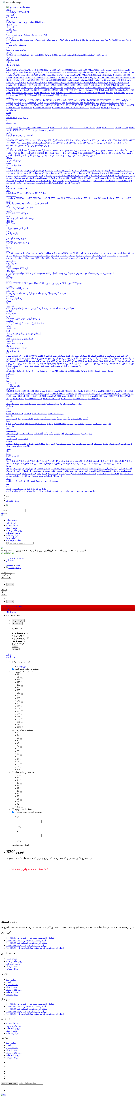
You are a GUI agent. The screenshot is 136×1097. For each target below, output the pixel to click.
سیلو (13, 238)
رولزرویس (11, 261)
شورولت (10, 306)
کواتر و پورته (23, 418)
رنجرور (79, 403)
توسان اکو (113, 471)
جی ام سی (11, 196)
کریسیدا (103, 178)
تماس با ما (26, 491)
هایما (8, 453)
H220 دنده (34, 55)
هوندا (8, 458)
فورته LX (87, 363)
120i (8, 100)
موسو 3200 (30, 273)
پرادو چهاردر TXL (40, 173)
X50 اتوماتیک (41, 413)
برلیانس (9, 52)
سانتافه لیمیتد (45, 476)
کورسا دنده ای (22, 22)
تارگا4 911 (19, 150)
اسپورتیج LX (30, 358)
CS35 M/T (20, 213)
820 (29, 413)
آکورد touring (39, 463)
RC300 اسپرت (89, 396)
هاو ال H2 (10, 371)
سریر (59, 283)
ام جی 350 (28, 35)
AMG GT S (31, 70)
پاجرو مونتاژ (59, 433)
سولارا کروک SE (81, 175)
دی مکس (22, 45)
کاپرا (8, 331)
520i (55, 102)
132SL (98, 128)
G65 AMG (32, 85)
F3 (7, 112)
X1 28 (71, 105)
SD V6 (94, 143)
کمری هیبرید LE (41, 180)
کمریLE (129, 178)
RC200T (78, 396)
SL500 (36, 92)
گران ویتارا (54, 293)
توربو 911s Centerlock (106, 150)
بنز (7, 67)
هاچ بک (34, 130)
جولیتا (16, 17)
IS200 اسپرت (43, 393)
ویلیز (12, 203)
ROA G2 (45, 143)
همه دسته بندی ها (14, 606)
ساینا (8, 276)
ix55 (57, 468)
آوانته (96, 468)
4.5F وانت (49, 170)
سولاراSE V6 (68, 175)
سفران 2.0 (27, 256)
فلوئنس (124, 256)
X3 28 (83, 105)
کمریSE (10, 180)
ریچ (42, 481)
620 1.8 (16, 413)
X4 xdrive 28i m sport (121, 105)
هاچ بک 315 (87, 40)
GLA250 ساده (123, 85)
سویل (24, 338)
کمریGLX (120, 178)
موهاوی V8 (76, 366)
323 (9, 423)
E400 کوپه (113, 82)
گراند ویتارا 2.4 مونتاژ (20, 293)
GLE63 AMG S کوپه (20, 90)
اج (40, 318)
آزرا (120, 468)
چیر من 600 (96, 273)
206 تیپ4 (82, 140)
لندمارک (10, 406)
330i (102, 100)
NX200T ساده (59, 396)
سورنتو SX (23, 363)
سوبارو (9, 286)
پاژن (8, 120)
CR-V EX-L (21, 461)
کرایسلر (9, 341)
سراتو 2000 (82, 361)
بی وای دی (11, 110)
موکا (13, 22)
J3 (25, 193)
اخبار (8, 982)
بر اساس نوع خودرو (15, 558)
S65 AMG (16, 92)
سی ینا (13, 328)
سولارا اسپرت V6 (17, 178)
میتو (11, 17)
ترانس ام (17, 160)
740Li (36, 105)
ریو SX (93, 358)
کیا (7, 353)
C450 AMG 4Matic (53, 72)
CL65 (115, 72)
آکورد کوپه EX (100, 463)
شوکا (37, 481)
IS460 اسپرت (127, 393)
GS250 (69, 391)
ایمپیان (30, 135)
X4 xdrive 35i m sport (42, 108)
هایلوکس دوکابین (38, 183)
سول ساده (74, 363)
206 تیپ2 (100, 140)
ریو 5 (53, 358)
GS (42, 35)
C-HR (62, 170)
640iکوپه (109, 102)
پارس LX (117, 143)
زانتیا (20, 298)
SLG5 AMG (76, 92)
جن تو (24, 135)
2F (7, 170)
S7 (10, 456)
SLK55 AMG (119, 92)
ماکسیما (26, 446)
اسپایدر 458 (11, 313)
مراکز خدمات (37, 491)
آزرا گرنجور (113, 468)
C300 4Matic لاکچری (121, 70)
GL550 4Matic (76, 85)
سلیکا (52, 175)
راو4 (57, 175)
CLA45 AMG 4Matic (78, 75)
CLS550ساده (51, 77)
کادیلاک (9, 336)
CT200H (10, 391)
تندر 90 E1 (70, 253)
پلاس (26, 228)
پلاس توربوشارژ (16, 228)
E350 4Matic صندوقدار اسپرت (74, 80)
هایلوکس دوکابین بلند (21, 183)
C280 (80, 70)
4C (7, 17)
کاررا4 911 (121, 150)
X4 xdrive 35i (26, 108)
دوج (8, 231)
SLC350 (59, 92)
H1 (7, 468)
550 (59, 40)
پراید (8, 125)
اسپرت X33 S (125, 40)
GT (45, 35)
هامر (8, 448)
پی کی (27, 253)
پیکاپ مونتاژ (77, 443)
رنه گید (29, 203)
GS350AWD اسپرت (93, 391)
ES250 (17, 391)
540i (86, 102)
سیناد (8, 301)
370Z (8, 443)
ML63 (55, 90)
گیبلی (85, 418)
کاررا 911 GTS (62, 153)
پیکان (8, 163)
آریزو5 (31, 218)
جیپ (8, 201)
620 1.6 (9, 413)
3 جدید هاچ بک (18, 423)
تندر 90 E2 (80, 253)
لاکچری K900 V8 (29, 356)
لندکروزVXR (121, 180)
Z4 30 (97, 108)
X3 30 (89, 105)
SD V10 (72, 143)
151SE (16, 130)
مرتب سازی (17, 623)
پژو (7, 138)
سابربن (48, 308)
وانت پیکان (11, 165)
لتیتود (82, 258)
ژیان (16, 298)
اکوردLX (18, 463)
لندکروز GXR (97, 180)
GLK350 (42, 90)
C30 (8, 308)
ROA (38, 143)
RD (29, 143)
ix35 (53, 468)
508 (11, 143)
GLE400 (80, 87)
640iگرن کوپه (117, 102)
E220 (100, 77)
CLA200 (122, 72)
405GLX (123, 140)
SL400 (30, 92)
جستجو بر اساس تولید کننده (27, 669)
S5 (7, 456)
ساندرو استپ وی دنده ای (62, 256)
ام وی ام (10, 37)
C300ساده (22, 72)
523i (59, 102)
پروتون (9, 133)
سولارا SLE (94, 175)
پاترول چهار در (111, 443)
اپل (7, 20)
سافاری (41, 443)
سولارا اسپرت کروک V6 (39, 178)
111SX (40, 128)
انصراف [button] (15, 649)
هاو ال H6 (20, 371)
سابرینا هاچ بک (112, 108)
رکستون (87, 273)
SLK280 (93, 92)
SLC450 (67, 92)
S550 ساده (121, 90)
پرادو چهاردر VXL (84, 173)
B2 (7, 117)
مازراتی (9, 416)
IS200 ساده (55, 393)
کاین (34, 155)
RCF (45, 398)
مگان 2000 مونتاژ (36, 258)
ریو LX (86, 358)
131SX (72, 128)
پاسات (27, 323)
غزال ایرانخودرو (30, 488)
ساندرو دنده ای (43, 256)
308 (20, 140)
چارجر (15, 233)
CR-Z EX (65, 461)
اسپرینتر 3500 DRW (17, 95)
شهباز (23, 203)
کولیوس (98, 258)
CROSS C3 (11, 55)
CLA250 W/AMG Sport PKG (43, 75)
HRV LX (10, 463)
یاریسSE (76, 183)
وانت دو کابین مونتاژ (75, 423)
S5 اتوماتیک (11, 193)
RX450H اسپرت (80, 398)
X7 (42, 283)
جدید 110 (37, 40)
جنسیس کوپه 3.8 (29, 473)
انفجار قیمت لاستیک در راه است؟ (26, 940)
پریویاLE (39, 175)
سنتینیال (34, 476)
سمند (8, 281)
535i (81, 102)
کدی (16, 323)
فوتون (32, 481)
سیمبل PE (111, 256)
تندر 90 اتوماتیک (127, 253)
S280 (61, 90)
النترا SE (27, 471)
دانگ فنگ (10, 221)
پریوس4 (17, 175)
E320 (58, 80)
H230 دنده (56, 55)
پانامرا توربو (42, 155)
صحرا (17, 203)
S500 (71, 90)
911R (124, 153)
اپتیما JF (49, 356)
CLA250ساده (63, 75)
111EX (9, 128)
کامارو (27, 308)
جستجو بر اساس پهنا (24, 671)
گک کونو (10, 373)
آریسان (55, 481)
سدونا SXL (23, 361)
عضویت (9, 500)
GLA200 (98, 85)
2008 (8, 140)
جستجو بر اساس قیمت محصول (29, 812)
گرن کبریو (73, 418)
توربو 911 (74, 150)
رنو (7, 251)
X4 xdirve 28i (106, 105)
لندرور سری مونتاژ (36, 403)
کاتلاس (9, 30)
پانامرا (23, 155)
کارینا (58, 178)
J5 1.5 (37, 193)
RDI (34, 143)
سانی (35, 443)
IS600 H (27, 396)
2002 (21, 100)
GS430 (123, 391)
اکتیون (111, 273)
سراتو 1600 (119, 361)
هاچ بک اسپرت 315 (73, 40)
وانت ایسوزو (11, 45)
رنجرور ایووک (69, 403)
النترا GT (20, 471)
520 (21, 413)
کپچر (118, 256)
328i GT (95, 100)
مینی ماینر (10, 436)
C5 (7, 298)
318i (50, 100)
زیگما (51, 433)
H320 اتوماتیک (67, 55)
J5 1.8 (43, 193)
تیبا (7, 185)
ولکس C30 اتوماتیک (73, 371)
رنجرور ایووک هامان (54, 403)
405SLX (131, 140)
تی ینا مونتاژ (61, 443)
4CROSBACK (14, 243)
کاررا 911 (130, 150)
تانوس (23, 318)
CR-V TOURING (52, 461)
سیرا (15, 30)
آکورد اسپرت (65, 463)
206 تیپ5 (74, 140)
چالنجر (9, 233)
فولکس (9, 321)
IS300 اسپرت (71, 393)
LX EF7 (16, 283)
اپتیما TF (86, 356)
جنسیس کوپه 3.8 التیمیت (105, 473)
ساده (18, 165)
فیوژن (17, 318)
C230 (64, 70)
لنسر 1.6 (33, 433)
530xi (76, 102)
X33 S (116, 40)
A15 (8, 218)
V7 (7, 408)
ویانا (12, 218)
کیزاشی (62, 293)
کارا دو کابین (11, 481)
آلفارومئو (10, 15)
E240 (110, 77)
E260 (32, 80)
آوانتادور (9, 386)
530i (72, 102)
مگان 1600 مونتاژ (62, 258)
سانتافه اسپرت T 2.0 (15, 476)
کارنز (31, 366)
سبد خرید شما (14, 567)
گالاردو (17, 386)
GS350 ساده (78, 391)
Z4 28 (92, 108)
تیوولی (105, 273)
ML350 (49, 90)
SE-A (11, 348)
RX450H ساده (94, 398)
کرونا (109, 178)
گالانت (40, 433)
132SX (105, 128)
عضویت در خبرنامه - (9, 1083)
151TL (28, 130)
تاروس (30, 318)
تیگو (26, 218)
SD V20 (86, 143)
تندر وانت (101, 253)
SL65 (53, 92)
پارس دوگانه (30, 145)
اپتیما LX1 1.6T (68, 356)
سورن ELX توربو (74, 283)
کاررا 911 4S (50, 153)
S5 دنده (20, 193)
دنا (7, 226)
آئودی (8, 9)
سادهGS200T (60, 391)
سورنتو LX (13, 363)
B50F (17, 60)
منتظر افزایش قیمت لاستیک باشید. (26, 943)
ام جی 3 (36, 35)
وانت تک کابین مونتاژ (93, 423)
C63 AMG (89, 72)
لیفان (8, 411)
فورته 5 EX (124, 363)
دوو (7, 236)
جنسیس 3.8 (53, 473)
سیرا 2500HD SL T (59, 198)
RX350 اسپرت (53, 398)
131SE (59, 128)
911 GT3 (106, 153)
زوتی (8, 266)
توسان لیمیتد (64, 473)
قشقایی (23, 443)
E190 (80, 77)
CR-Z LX (84, 461)
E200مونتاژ (93, 77)
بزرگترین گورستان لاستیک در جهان (26, 945)
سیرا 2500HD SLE (28, 198)
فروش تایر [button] (11, 523)
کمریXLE (19, 180)
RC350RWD (18, 398)
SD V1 (52, 143)
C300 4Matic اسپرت (103, 70)
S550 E (113, 90)
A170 (23, 70)
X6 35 (75, 108)
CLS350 (118, 75)
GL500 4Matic (63, 85)
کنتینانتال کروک (13, 65)
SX (11, 278)
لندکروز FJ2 (85, 180)
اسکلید (30, 338)
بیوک (8, 115)
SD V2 (79, 143)
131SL (65, 128)
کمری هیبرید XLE (71, 180)
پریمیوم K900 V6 (13, 356)
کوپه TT (25, 12)
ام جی (9, 32)
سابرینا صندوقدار (18, 50)
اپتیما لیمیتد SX (97, 356)
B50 (12, 60)
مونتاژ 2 (50, 423)
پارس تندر (35, 253)
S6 (10, 112)
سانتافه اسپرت (126, 473)
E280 (37, 80)
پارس (105, 143)
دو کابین (29, 333)
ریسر (18, 238)
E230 (105, 77)
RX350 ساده (66, 398)
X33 (111, 40)
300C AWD (11, 343)
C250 (74, 70)
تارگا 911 (28, 150)
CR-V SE (40, 461)
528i (68, 102)
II (7, 303)
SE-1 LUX (19, 348)
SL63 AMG (45, 92)
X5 (70, 108)
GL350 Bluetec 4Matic (47, 85)
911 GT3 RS (115, 153)
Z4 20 (86, 108)
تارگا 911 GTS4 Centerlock (49, 150)
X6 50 (81, 108)
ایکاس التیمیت (63, 471)
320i (54, 100)
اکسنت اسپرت (81, 468)
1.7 (7, 228)
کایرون (72, 273)
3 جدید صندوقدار (31, 423)
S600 (128, 90)
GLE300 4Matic (13, 87)
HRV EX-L (127, 461)
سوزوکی (10, 291)
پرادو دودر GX (12, 173)
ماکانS (85, 155)
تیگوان (21, 323)
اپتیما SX (79, 356)
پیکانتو (76, 358)
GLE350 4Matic (56, 87)
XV (12, 288)
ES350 (30, 391)
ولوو (8, 483)
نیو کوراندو (11, 273)
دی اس (9, 241)
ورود (17, 500)
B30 (8, 60)
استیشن (50, 130)
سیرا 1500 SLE (13, 198)
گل (12, 323)
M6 (48, 105)
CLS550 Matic (39, 77)
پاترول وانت (88, 443)
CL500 (109, 72)
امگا (38, 22)
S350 (66, 90)
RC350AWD (113, 396)
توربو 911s (92, 150)
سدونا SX (14, 361)
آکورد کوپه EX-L (114, 463)
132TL (111, 128)
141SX (9, 130)
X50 (34, 413)
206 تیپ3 (91, 140)
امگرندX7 (28, 208)
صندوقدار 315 (98, 40)
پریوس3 (123, 173)
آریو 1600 (15, 268)
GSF (28, 393)
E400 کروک (103, 82)
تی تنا (69, 443)
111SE (28, 128)
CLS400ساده (18, 77)
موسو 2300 (40, 273)
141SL (132, 128)
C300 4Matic (88, 70)
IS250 (62, 393)
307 (24, 140)
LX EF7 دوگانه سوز (29, 283)
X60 (50, 413)
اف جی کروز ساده (120, 170)
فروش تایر (13, 7)
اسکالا (54, 253)
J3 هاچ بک (30, 193)
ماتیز (8, 238)
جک (8, 190)
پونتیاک (9, 158)
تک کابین (37, 333)
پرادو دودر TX (25, 173)
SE (39, 283)
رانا (7, 246)
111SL (34, 128)
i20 (23, 468)
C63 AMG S (100, 72)
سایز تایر (10, 560)
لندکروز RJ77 (109, 180)
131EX (46, 128)
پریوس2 (103, 173)
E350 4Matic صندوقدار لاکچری (101, 80)
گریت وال (10, 368)
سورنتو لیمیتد (39, 363)
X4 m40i (95, 105)
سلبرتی (41, 308)
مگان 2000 (49, 258)
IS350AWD (106, 393)
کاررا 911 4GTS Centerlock (32, 153)
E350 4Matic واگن (123, 80)
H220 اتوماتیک (23, 55)
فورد (8, 316)
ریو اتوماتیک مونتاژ (110, 358)
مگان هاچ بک (12, 258)
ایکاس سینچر (50, 471)
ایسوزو (9, 42)
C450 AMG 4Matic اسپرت (73, 72)
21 (7, 253)
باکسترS (10, 155)
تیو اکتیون (20, 273)
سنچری (19, 117)
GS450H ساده (19, 393)
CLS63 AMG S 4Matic (67, 77)
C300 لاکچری (33, 72)
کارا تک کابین (23, 481)
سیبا (39, 488)
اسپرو (23, 238)
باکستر (130, 153)
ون (61, 95)
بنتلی (8, 62)
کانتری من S (11, 438)
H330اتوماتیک (89, 55)
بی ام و (9, 97)
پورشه (9, 148)
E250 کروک (25, 80)
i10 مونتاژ (17, 468)
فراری (9, 311)
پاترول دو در (99, 443)
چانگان (9, 211)
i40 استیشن (45, 468)
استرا (42, 22)
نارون (8, 488)
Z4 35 (103, 108)
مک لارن (10, 426)
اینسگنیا (32, 22)
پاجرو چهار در (81, 433)
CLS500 (28, 77)
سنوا (8, 50)
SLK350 (109, 92)
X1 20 (65, 105)
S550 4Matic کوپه (101, 90)
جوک (53, 443)
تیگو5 (22, 218)
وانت (8, 123)
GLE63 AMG (110, 87)
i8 (46, 105)
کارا (109, 423)
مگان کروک (23, 258)
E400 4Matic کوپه (76, 82)
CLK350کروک (108, 75)
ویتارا (8, 293)
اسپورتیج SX (42, 358)
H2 (7, 451)
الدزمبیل (10, 27)
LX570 (35, 396)
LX (10, 248)
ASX (8, 433)
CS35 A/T (10, 213)
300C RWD (22, 343)
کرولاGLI (75, 178)
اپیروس (17, 358)
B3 (10, 117)
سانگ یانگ (10, 271)
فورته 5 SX (16, 366)
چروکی (36, 203)
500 (8, 328)
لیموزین (21, 145)
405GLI (115, 140)
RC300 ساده (101, 396)
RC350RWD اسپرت (33, 398)
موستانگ (10, 318)
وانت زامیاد (11, 446)
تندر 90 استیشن (113, 253)
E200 (85, 77)
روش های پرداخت (66, 491)
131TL (78, 128)
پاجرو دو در (70, 433)
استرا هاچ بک (12, 25)
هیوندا (8, 466)
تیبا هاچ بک (10, 188)
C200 (59, 70)
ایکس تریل (123, 443)
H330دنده (100, 55)
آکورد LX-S (28, 463)
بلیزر (64, 308)
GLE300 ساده (27, 87)
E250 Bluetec (124, 77)
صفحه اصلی (24, 7)
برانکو (35, 318)
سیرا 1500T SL (43, 198)
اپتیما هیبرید (120, 356)
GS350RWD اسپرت (111, 391)
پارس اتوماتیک (42, 145)
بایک (8, 47)
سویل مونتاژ (16, 338)
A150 (8, 70)
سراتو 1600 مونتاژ (106, 361)
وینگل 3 (102, 371)
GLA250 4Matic (110, 85)
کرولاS (82, 178)
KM (8, 203)
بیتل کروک (35, 323)
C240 (69, 70)
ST (25, 348)
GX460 (34, 393)
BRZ (8, 288)
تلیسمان (20, 253)
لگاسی (18, 288)
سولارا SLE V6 (106, 175)
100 (8, 12)
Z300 (8, 268)
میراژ (18, 433)
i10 (11, 468)
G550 (15, 85)
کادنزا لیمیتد (39, 366)
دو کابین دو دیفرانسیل (15, 333)
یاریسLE (68, 183)
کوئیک (9, 346)
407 (18, 143)
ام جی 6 (9, 35)
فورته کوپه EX (98, 363)
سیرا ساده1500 (121, 198)
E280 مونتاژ (46, 80)
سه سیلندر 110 (26, 40)
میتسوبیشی (11, 431)
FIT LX (110, 461)
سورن (53, 283)
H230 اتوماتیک (45, 55)
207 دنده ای (35, 140)
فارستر (24, 288)
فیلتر (8, 654)
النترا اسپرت (94, 471)
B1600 (57, 423)
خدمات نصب (91, 491)
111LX (22, 128)
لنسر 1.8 (25, 433)
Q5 (11, 12)
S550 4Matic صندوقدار (83, 90)
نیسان (9, 441)
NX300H (71, 396)
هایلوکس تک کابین (54, 183)
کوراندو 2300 (63, 273)
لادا (7, 378)
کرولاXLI (89, 178)
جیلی (8, 206)
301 (27, 140)
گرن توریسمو (52, 418)
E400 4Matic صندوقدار (58, 82)
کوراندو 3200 (51, 273)
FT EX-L (102, 461)
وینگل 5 (95, 371)
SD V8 (59, 143)
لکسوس (10, 388)
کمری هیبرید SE (56, 180)
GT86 (56, 170)
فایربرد (9, 160)
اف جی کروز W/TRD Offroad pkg (82, 170)
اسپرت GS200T (46, 391)
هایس (129, 180)
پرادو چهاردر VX (55, 173)
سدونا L (125, 358)
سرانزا (30, 443)
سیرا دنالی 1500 (90, 198)
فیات (8, 326)
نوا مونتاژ (18, 308)
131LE (53, 128)
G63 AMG (22, 85)
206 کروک (56, 140)
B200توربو (46, 70)
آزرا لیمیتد (103, 468)
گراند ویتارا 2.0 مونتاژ (39, 293)
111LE (15, 128)
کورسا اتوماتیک (13, 351)
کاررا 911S (97, 153)
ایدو (26, 213)
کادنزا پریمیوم (61, 366)
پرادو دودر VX (69, 173)
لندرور (9, 401)
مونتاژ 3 (42, 423)
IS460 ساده (11, 396)
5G (7, 376)
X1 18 (53, 105)
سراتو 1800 (93, 361)
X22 (106, 40)
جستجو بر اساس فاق (24, 730)
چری (8, 216)
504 (14, 143)
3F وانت (24, 170)
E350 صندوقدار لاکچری (37, 82)
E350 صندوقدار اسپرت (16, 82)
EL (7, 248)
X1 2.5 (59, 105)
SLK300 (101, 92)
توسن (42, 203)
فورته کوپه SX (112, 363)
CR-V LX (31, 461)
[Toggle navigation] (6, 513)
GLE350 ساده (70, 87)
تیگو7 (17, 218)
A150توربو (16, 70)
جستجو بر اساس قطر (24, 772)
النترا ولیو (74, 471)
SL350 (24, 92)
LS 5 (25, 243)
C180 (54, 70)
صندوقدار (42, 130)
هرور (13, 123)
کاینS (54, 155)
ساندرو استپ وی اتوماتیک (84, 256)
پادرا (50, 481)
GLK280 (33, 90)
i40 (38, 468)
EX (7, 278)
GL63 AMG (88, 85)
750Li (41, 105)
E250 (115, 77)
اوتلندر (90, 433)
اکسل (91, 468)
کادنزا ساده (50, 366)
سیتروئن (10, 296)
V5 (106, 55)
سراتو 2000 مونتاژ (69, 361)
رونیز (48, 443)
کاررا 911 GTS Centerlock (80, 153)
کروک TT (17, 12)
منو (2, 513)
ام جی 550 (18, 35)
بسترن (9, 57)
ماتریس (45, 95)
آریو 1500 (24, 268)
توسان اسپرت (125, 471)
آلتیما (130, 443)
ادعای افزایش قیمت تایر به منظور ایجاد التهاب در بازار (35, 948)
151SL (22, 130)
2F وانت (13, 170)
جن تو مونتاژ (15, 135)
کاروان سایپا (17, 488)
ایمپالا (71, 308)
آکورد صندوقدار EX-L (84, 463)
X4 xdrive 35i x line (60, 108)
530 (62, 40)
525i (63, 102)
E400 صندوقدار (90, 82)
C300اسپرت (11, 72)
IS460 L (20, 396)
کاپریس (34, 308)
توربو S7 (15, 456)
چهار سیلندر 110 (49, 40)
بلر (68, 308)
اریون (79, 170)
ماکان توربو (94, 155)
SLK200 (86, 92)
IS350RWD (116, 393)
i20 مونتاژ (29, 468)
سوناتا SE (58, 476)
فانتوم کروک (11, 263)
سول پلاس (56, 363)
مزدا (8, 421)
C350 (41, 72)
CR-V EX (10, 461)
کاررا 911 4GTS (13, 153)
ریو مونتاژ (69, 358)
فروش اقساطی (50, 491)
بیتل (42, 323)
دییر (45, 481)
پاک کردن (10, 657)
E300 (53, 80)
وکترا (8, 22)
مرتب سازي (86, 858)
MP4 (8, 428)
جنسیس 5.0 (42, 473)
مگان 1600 (75, 258)
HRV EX (118, 461)
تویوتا (8, 168)
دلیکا (44, 488)
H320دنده (78, 55)
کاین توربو (72, 155)
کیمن (65, 155)
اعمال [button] (15, 646)
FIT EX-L (93, 461)
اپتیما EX (41, 356)
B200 (39, 70)
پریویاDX (32, 175)
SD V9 (65, 143)
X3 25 (77, 105)
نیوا (7, 381)
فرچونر (64, 178)
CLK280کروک (94, 75)
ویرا (8, 135)
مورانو (19, 446)
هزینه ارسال (80, 491)
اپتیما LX (57, 356)
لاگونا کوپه (89, 258)
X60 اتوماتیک (57, 413)
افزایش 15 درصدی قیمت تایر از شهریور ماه (30, 938)
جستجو (10, 584)
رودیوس (79, 273)
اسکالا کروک (45, 253)
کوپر (24, 438)
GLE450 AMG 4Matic (94, 87)
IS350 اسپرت (94, 393)
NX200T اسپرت (46, 396)
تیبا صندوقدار (21, 188)
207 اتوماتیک (45, 140)
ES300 (23, 391)
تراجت (41, 471)
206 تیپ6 (65, 140)
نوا (23, 308)
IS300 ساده (83, 393)
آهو (46, 203)
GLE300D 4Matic (41, 87)
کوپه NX (15, 443)
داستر (94, 253)
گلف (8, 323)
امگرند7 (16, 208)
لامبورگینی (11, 383)
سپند (34, 256)
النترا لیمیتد (83, 471)
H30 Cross (10, 223)
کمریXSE (29, 180)
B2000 (63, 423)
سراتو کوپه (40, 361)
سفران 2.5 (17, 256)
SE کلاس (33, 95)
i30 (35, 468)
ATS (8, 338)
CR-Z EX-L (74, 461)
